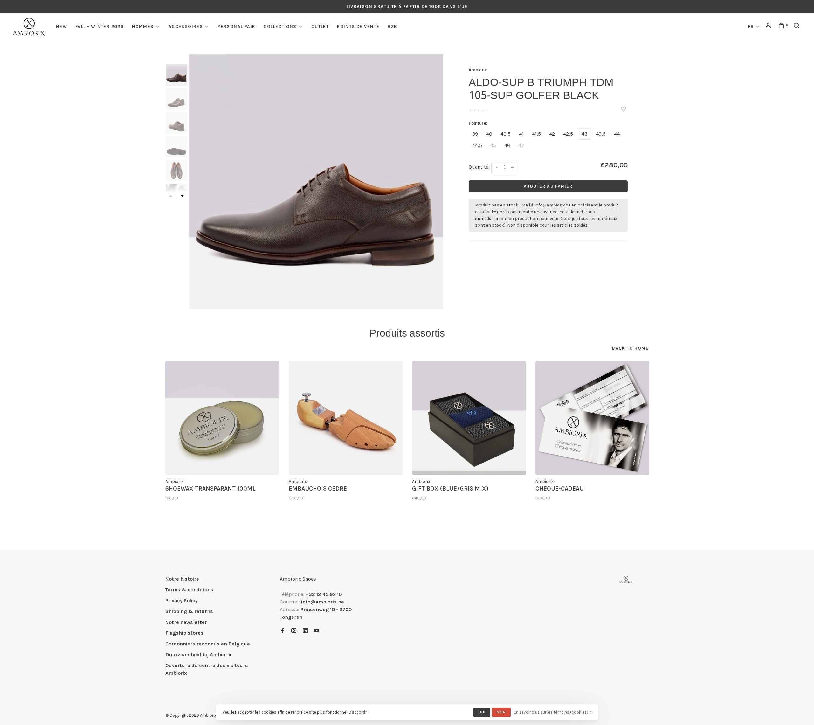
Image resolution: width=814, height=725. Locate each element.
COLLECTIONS (280, 26)
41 (521, 134)
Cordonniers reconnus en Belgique (207, 644)
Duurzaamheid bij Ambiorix (198, 655)
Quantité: (479, 167)
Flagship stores (184, 633)
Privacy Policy (181, 600)
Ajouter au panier (548, 186)
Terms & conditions (189, 590)
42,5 (568, 134)
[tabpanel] (316, 181)
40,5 (505, 134)
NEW (61, 26)
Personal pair (236, 26)
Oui (482, 712)
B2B (392, 26)
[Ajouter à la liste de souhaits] (623, 110)
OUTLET (320, 26)
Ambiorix (478, 70)
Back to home (630, 348)
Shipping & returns (189, 611)
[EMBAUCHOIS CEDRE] (346, 418)
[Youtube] (316, 631)
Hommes (143, 26)
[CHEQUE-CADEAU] (592, 418)
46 (507, 145)
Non (501, 712)
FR (751, 26)
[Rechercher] (797, 26)
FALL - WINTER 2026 (99, 26)
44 (617, 134)
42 (552, 134)
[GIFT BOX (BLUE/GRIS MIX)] (469, 418)
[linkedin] (305, 631)
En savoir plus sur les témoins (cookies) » (552, 712)
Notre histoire (182, 579)
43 (584, 134)
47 (521, 145)
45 (493, 145)
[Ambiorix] (626, 579)
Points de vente (358, 26)
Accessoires (186, 26)
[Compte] (769, 26)
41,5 (536, 134)
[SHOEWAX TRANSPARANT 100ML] (222, 418)
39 (475, 134)
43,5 (601, 134)
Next (182, 196)
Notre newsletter (186, 622)
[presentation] (176, 75)
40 (489, 134)
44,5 (477, 145)
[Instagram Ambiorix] (293, 631)
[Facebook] (282, 631)
